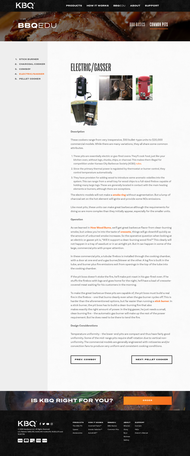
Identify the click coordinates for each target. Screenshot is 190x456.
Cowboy (25, 69)
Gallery (126, 440)
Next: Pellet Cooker (152, 359)
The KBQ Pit (77, 426)
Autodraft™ (92, 433)
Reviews (127, 437)
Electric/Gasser (31, 74)
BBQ (119, 5)
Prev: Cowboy (85, 359)
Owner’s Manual (141, 433)
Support (152, 5)
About (135, 5)
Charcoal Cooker (32, 64)
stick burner (162, 301)
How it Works (98, 5)
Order (147, 400)
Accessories (77, 433)
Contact (138, 426)
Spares (75, 429)
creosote (125, 231)
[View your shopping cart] (170, 6)
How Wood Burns (100, 227)
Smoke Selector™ (95, 429)
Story (126, 429)
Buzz (126, 433)
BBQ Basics (137, 24)
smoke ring (119, 195)
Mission (127, 426)
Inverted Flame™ (95, 426)
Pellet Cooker (30, 78)
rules (138, 163)
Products (74, 5)
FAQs (137, 429)
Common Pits (159, 24)
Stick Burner (29, 59)
